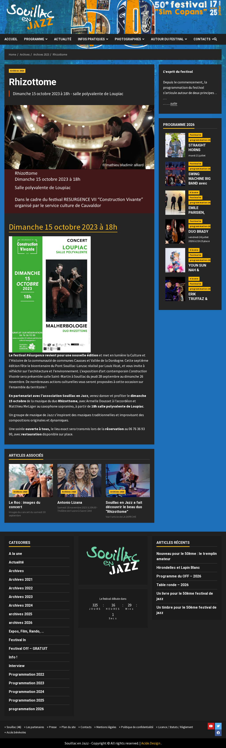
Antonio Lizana (69, 502)
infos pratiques (91, 39)
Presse (52, 727)
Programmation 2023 (26, 683)
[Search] (215, 39)
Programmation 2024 (26, 692)
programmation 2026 (201, 139)
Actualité (16, 562)
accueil (10, 39)
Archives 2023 (17, 70)
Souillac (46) (14, 727)
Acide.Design (150, 743)
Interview (16, 666)
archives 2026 (20, 623)
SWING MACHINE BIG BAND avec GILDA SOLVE (199, 181)
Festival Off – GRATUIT (28, 648)
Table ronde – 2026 (172, 585)
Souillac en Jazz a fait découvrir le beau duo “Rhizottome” (124, 507)
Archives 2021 (21, 579)
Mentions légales (106, 727)
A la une (194, 192)
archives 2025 (20, 614)
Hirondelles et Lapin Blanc (178, 567)
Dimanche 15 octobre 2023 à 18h (63, 227)
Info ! (206, 164)
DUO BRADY (198, 231)
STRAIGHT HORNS (197, 147)
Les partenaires (35, 727)
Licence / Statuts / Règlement (175, 727)
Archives (16, 571)
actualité (62, 39)
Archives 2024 (21, 605)
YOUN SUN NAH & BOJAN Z (197, 270)
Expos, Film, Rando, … (26, 631)
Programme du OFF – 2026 (178, 576)
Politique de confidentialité (137, 727)
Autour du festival (167, 39)
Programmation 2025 (26, 700)
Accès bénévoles (16, 732)
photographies (128, 39)
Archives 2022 (21, 588)
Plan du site (68, 727)
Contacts (202, 39)
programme (34, 39)
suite (173, 103)
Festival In (195, 134)
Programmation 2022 (26, 674)
